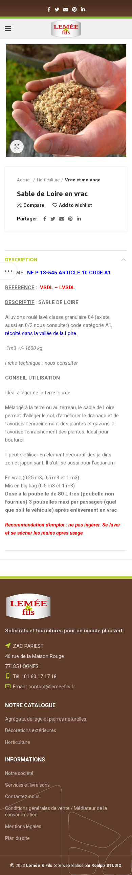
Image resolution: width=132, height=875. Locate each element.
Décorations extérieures (30, 730)
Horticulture (48, 179)
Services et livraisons (27, 785)
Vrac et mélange (83, 179)
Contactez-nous (22, 796)
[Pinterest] (74, 9)
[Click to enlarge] (17, 146)
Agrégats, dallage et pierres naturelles (45, 719)
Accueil (24, 179)
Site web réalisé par (88, 865)
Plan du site (17, 838)
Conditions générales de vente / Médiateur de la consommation (56, 812)
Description (21, 259)
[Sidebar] (8, 271)
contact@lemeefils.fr (51, 687)
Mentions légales (23, 826)
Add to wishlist (75, 205)
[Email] (65, 9)
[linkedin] (83, 9)
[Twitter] (56, 9)
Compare (33, 205)
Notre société (19, 773)
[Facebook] (48, 9)
